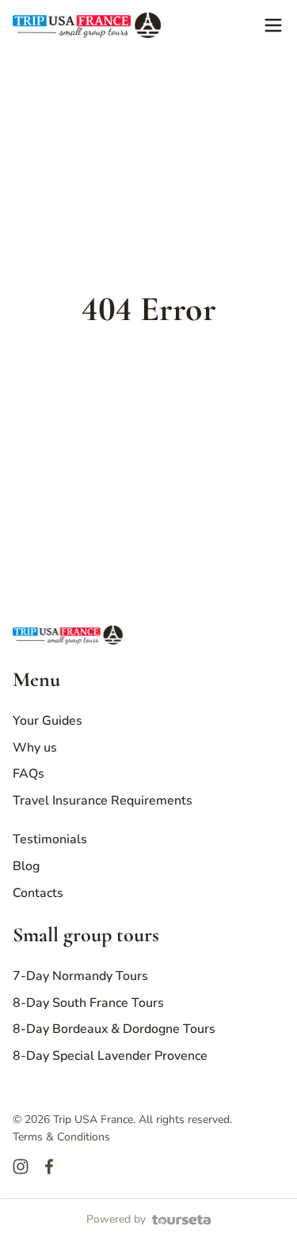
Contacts (38, 893)
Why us (35, 747)
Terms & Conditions (61, 1136)
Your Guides (47, 720)
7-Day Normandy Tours (80, 976)
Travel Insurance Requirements (102, 800)
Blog (26, 866)
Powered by (116, 1219)
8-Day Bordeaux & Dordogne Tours (114, 1029)
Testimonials (50, 839)
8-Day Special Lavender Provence (110, 1056)
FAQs (28, 773)
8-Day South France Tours (88, 1003)
